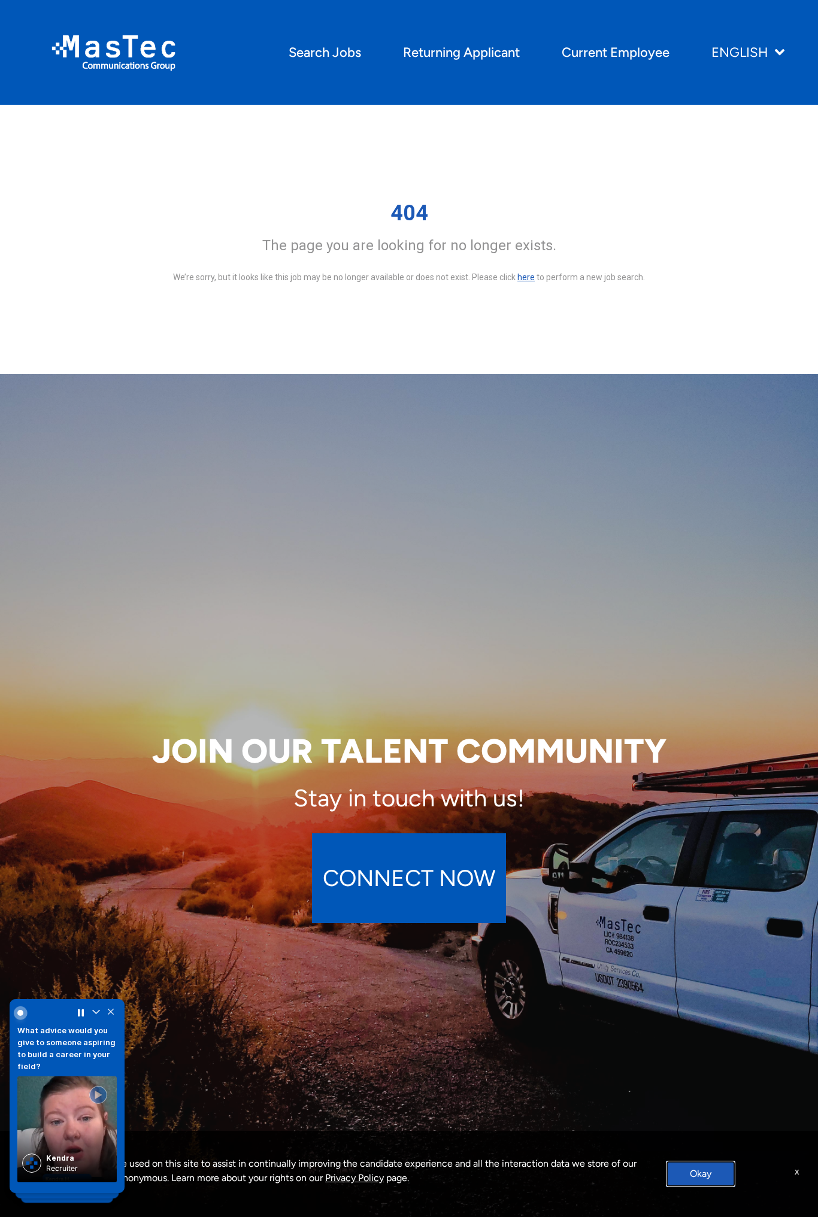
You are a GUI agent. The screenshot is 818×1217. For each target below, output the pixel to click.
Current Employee (615, 52)
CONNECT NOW (409, 878)
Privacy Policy (354, 1177)
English (739, 52)
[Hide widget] (109, 1015)
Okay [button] (700, 1173)
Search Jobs (325, 52)
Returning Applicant (461, 52)
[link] (67, 1122)
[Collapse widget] (95, 1015)
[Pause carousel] (80, 1015)
